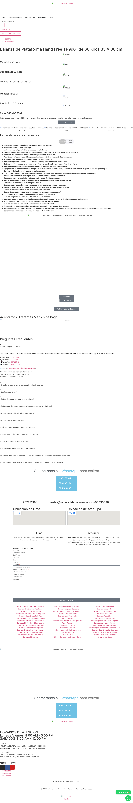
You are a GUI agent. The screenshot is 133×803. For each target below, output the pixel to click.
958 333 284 (14, 360)
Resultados (6, 29)
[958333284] (102, 497)
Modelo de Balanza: (20, 569)
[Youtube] (12, 767)
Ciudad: (16, 564)
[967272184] (30, 497)
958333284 (103, 502)
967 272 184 (14, 357)
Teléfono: (16, 555)
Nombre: (16, 550)
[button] (2, 129)
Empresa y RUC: (19, 574)
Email (15, 560)
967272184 (30, 502)
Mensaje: (16, 579)
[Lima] (39, 528)
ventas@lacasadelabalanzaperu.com (21, 368)
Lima (39, 533)
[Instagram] (2, 767)
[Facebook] (7, 767)
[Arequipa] (93, 528)
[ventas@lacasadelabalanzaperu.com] (66, 497)
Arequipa (94, 533)
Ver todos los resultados (11, 33)
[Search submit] (2, 25)
